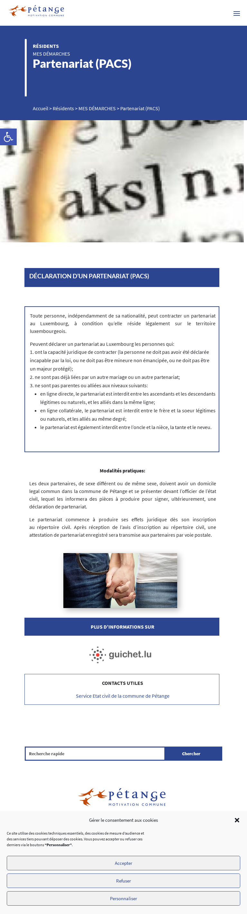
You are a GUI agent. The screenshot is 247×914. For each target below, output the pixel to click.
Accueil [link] (40, 108)
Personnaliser (123, 898)
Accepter (123, 863)
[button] (237, 820)
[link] (8, 137)
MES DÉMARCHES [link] (51, 53)
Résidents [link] (46, 46)
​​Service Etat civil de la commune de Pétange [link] (122, 696)
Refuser (123, 881)
